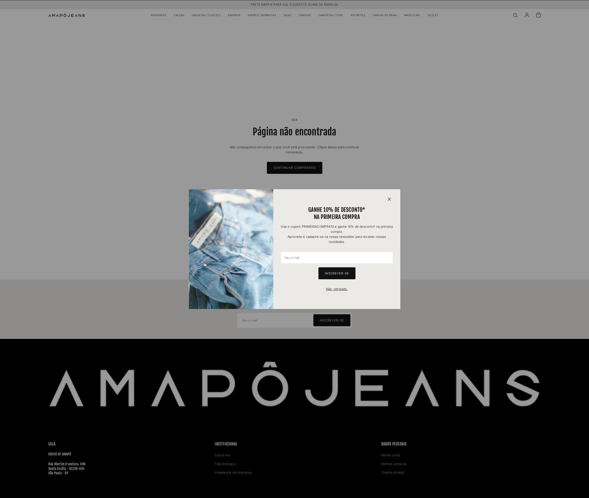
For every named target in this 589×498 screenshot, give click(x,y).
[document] (294, 249)
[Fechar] (389, 199)
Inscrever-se (337, 273)
